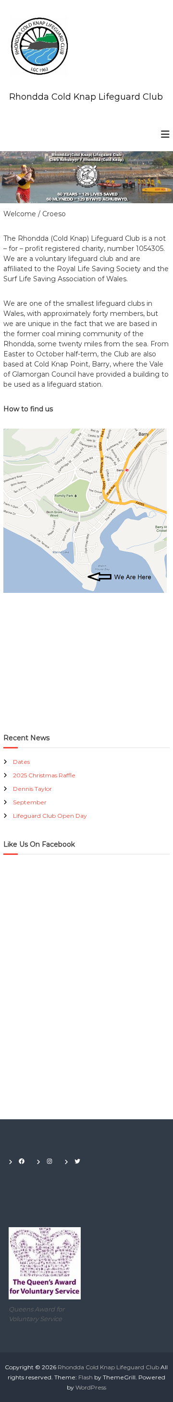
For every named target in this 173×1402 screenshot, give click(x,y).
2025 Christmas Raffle (44, 775)
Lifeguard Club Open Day (50, 815)
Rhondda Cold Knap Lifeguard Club (86, 97)
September (30, 802)
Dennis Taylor (32, 788)
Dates (21, 761)
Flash (85, 1377)
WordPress (90, 1387)
